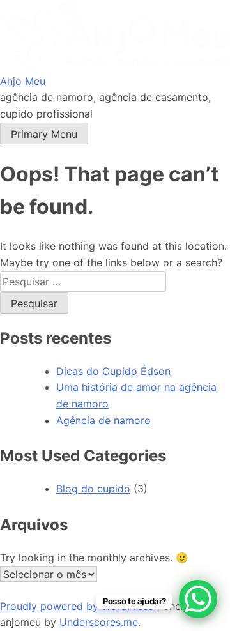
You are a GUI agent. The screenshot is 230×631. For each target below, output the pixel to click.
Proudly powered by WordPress (78, 606)
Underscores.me (98, 622)
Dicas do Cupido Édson (113, 371)
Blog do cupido (93, 488)
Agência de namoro (103, 420)
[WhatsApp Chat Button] (198, 599)
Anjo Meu (22, 81)
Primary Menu (44, 134)
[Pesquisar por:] (83, 281)
